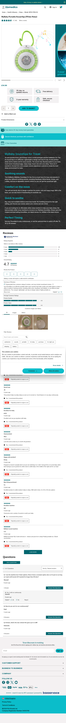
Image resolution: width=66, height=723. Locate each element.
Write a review (23, 20)
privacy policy (33, 659)
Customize (31, 371)
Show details (57, 365)
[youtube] (16, 682)
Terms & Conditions (8, 705)
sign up (60, 651)
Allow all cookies (54, 371)
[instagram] (7, 682)
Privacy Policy (6, 702)
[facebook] (3, 682)
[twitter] (11, 682)
